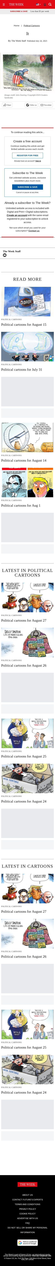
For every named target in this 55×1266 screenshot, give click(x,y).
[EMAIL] (5, 255)
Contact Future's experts (27, 1199)
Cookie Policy (27, 1214)
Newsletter (47, 105)
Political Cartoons (32, 25)
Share (9, 105)
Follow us (33, 105)
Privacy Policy (27, 1209)
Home (16, 25)
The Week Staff (18, 41)
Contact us (33, 231)
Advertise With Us (27, 1218)
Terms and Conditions (27, 1204)
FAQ (28, 1223)
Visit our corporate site (41, 1256)
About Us (27, 1195)
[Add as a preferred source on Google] (27, 1242)
